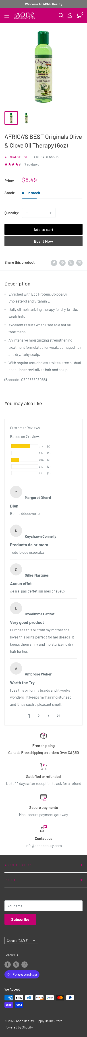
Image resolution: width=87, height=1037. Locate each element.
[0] (79, 15)
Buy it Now (43, 241)
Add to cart (43, 229)
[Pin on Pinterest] (62, 262)
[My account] (70, 15)
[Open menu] (6, 15)
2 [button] (39, 715)
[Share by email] (79, 262)
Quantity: (11, 212)
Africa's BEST (16, 157)
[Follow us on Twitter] (16, 964)
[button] (48, 716)
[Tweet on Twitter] (71, 262)
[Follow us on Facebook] (7, 964)
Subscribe (20, 919)
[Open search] (61, 15)
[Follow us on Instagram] (24, 964)
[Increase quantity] (50, 213)
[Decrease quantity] (27, 213)
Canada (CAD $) (17, 941)
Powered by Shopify (18, 1027)
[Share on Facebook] (54, 262)
